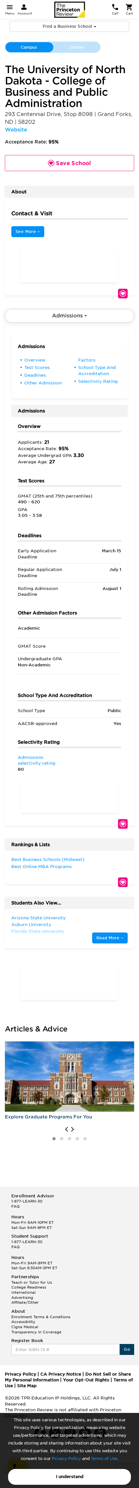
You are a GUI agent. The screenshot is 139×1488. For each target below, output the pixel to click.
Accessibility (23, 1321)
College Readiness (28, 1287)
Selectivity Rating (98, 381)
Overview (35, 360)
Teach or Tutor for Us (31, 1282)
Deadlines (35, 375)
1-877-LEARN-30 (26, 1201)
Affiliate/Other (25, 1302)
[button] (54, 1138)
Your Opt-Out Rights (86, 1379)
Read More (108, 937)
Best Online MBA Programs (41, 866)
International (23, 1292)
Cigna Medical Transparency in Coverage (36, 1329)
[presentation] (66, 1129)
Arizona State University (38, 917)
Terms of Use (104, 1458)
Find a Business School (68, 26)
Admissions (68, 316)
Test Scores (37, 367)
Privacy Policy (66, 1458)
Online (77, 47)
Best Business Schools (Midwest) (47, 859)
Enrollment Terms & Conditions (40, 1317)
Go (127, 1349)
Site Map (27, 1385)
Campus (29, 47)
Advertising (22, 1297)
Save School (123, 293)
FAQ (15, 1206)
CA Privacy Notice (60, 1374)
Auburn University (31, 924)
